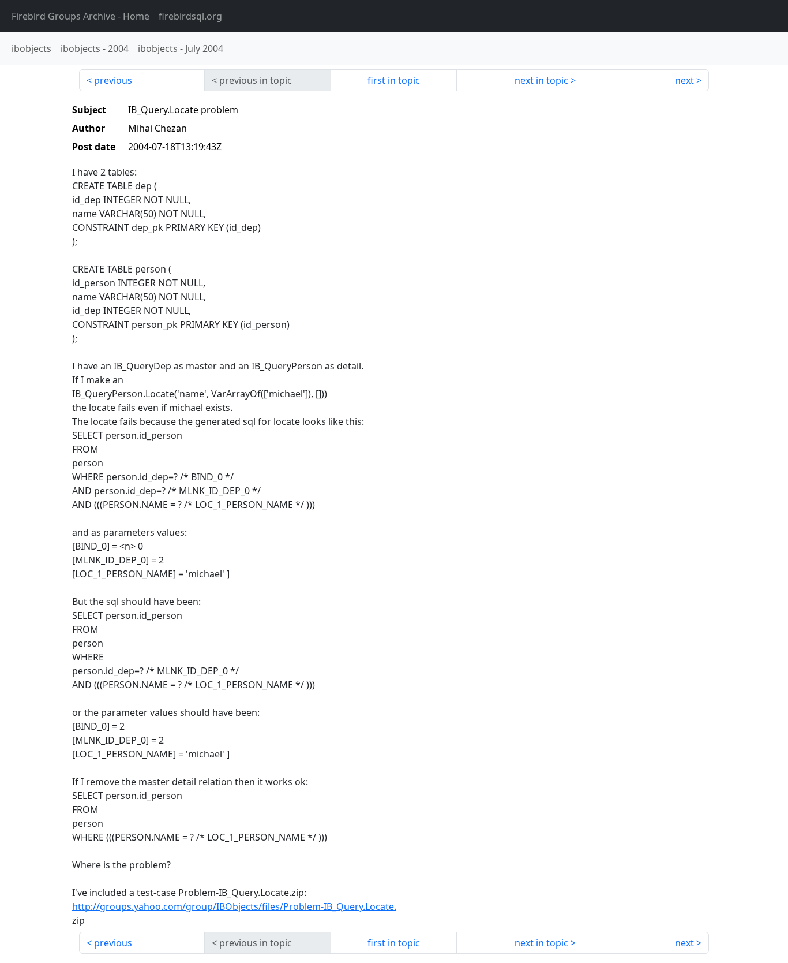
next (684, 80)
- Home (80, 16)
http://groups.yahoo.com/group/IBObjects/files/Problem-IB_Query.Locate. (234, 906)
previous (113, 80)
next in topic (541, 80)
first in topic (393, 80)
